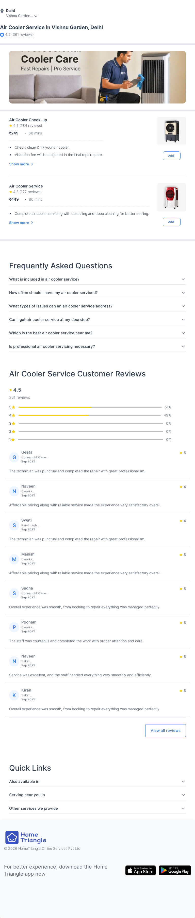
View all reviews (166, 730)
